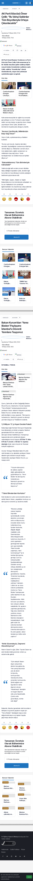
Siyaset (14, 8)
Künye (23, 849)
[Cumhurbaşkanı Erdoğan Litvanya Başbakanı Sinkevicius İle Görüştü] (8, 261)
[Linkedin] (20, 856)
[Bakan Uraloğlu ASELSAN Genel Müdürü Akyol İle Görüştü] (8, 278)
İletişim (3, 852)
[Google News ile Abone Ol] (7, 45)
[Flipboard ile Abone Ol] (18, 45)
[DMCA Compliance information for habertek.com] (8, 843)
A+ (21, 50)
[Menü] (2, 3)
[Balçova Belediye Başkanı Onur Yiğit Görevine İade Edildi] (24, 295)
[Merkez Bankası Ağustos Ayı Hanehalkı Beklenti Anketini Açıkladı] (8, 799)
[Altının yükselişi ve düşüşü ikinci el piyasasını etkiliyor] (8, 811)
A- (25, 50)
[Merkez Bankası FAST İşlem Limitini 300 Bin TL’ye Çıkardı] (8, 787)
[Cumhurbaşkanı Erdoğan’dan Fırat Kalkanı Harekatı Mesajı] (24, 261)
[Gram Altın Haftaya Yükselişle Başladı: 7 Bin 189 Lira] (24, 799)
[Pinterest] (24, 856)
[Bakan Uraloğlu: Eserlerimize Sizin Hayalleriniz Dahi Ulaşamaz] (8, 295)
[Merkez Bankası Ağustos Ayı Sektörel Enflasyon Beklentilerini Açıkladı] (24, 787)
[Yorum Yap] (17, 50)
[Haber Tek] (16, 3)
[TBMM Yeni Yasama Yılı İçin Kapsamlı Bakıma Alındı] (24, 278)
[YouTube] (15, 856)
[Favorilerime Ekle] (13, 50)
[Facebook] (2, 856)
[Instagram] (11, 856)
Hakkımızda (4, 849)
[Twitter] (7, 856)
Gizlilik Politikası (14, 849)
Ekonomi (15, 317)
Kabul (29, 877)
